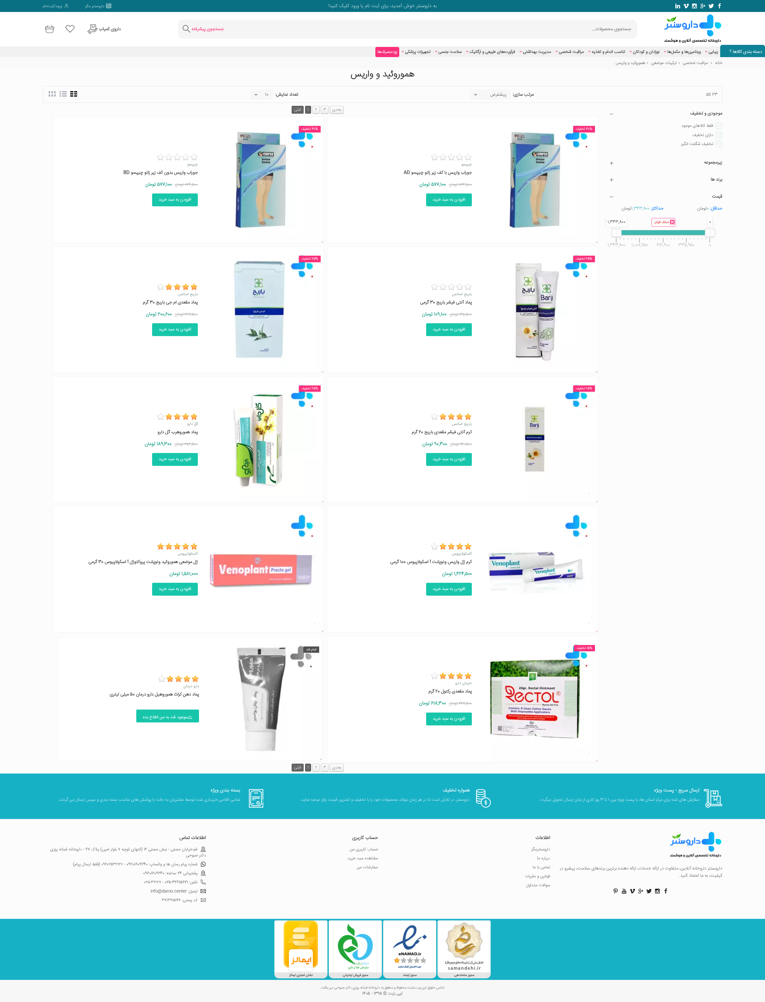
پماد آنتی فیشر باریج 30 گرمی (446, 302)
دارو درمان (191, 686)
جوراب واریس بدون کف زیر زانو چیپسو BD (160, 172)
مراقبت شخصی (571, 52)
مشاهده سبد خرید (363, 858)
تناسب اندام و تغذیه (608, 52)
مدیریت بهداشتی (537, 52)
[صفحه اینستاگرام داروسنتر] (657, 891)
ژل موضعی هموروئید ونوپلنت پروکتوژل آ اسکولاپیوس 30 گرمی (143, 562)
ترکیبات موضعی (664, 63)
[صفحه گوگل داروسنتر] (703, 6)
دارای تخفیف (702, 135)
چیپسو (466, 164)
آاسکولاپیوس (462, 554)
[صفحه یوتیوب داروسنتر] (624, 891)
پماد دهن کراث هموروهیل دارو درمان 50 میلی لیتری (154, 694)
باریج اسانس (462, 294)
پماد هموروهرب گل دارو (177, 432)
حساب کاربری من (364, 849)
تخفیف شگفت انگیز (697, 144)
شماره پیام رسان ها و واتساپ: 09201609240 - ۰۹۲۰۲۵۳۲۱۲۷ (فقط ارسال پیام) (135, 864)
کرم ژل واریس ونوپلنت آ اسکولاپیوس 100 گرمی (431, 562)
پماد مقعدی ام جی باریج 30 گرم (170, 302)
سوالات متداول (538, 885)
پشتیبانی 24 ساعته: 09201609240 (170, 873)
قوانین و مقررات (537, 876)
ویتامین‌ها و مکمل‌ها (684, 52)
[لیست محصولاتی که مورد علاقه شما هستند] (70, 29)
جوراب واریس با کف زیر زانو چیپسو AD (438, 172)
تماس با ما (541, 867)
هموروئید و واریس (630, 63)
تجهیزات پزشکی (418, 52)
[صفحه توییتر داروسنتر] (711, 6)
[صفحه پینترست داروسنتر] (615, 891)
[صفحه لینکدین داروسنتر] (678, 6)
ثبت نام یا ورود (364, 6)
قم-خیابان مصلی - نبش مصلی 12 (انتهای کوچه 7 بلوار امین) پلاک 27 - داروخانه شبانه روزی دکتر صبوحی (128, 852)
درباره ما (543, 858)
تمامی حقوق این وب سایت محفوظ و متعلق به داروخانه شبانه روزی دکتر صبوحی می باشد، (382, 988)
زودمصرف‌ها (387, 52)
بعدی (336, 109)
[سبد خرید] (48, 29)
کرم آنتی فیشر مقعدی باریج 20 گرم (442, 432)
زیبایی (713, 52)
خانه (718, 63)
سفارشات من (367, 867)
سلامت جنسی (450, 52)
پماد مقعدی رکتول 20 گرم (450, 691)
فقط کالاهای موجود (697, 126)
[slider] (710, 232)
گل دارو (192, 424)
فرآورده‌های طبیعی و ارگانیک (492, 52)
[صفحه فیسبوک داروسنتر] (719, 6)
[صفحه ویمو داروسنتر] (686, 6)
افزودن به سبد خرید (449, 199)
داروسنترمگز (540, 849)
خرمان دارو (463, 683)
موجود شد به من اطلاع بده (165, 717)
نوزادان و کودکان (646, 52)
